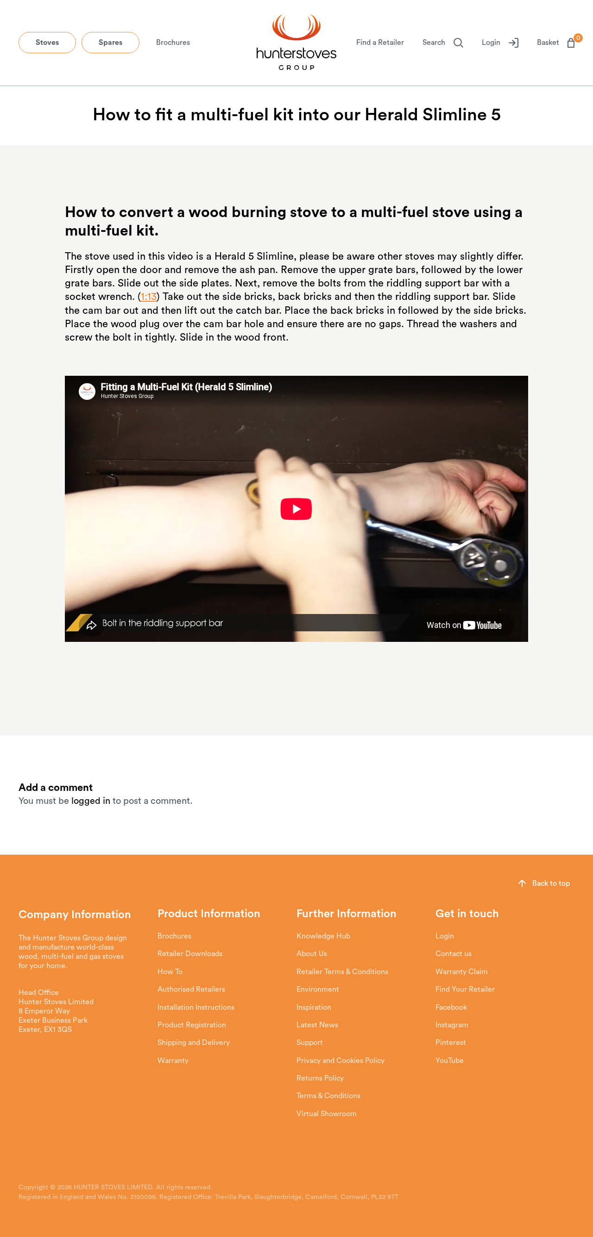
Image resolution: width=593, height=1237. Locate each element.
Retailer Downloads (190, 953)
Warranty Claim (461, 972)
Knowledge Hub (323, 936)
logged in (90, 801)
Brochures (173, 42)
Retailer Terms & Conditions (342, 972)
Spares (110, 42)
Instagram (451, 1025)
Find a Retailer (380, 42)
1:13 (149, 297)
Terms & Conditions (328, 1096)
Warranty (173, 1060)
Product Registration (192, 1025)
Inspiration (313, 1007)
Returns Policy (320, 1078)
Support (309, 1042)
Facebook (451, 1007)
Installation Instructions (196, 1007)
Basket (555, 42)
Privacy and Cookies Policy (340, 1060)
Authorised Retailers (191, 989)
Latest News (317, 1025)
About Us (311, 953)
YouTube (449, 1060)
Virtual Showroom (326, 1114)
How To (170, 972)
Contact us (453, 953)
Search (434, 42)
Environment (317, 989)
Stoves (47, 42)
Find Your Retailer (465, 989)
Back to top (551, 883)
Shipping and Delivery (194, 1042)
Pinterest (450, 1042)
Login (491, 42)
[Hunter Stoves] (296, 43)
